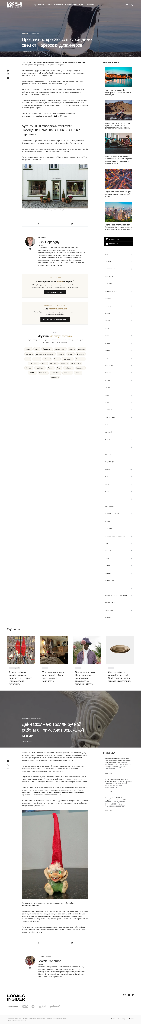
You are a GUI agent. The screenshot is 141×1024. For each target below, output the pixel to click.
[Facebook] (129, 995)
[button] (132, 5)
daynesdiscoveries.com (30, 906)
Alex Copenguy (48, 242)
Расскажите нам (55, 292)
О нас (113, 1018)
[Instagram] (124, 995)
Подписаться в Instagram (55, 319)
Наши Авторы (122, 1018)
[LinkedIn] (133, 995)
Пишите (131, 1018)
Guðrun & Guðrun (60, 116)
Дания (12, 668)
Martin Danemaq (49, 961)
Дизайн (24, 33)
